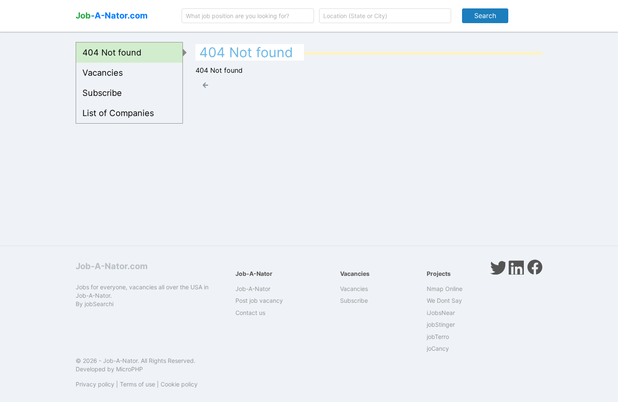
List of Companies (118, 113)
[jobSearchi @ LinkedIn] (516, 267)
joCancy (438, 348)
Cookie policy (179, 384)
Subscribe (102, 93)
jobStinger (441, 324)
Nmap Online (444, 288)
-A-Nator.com (112, 16)
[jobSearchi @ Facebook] (534, 267)
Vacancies (102, 73)
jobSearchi (99, 303)
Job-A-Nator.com (112, 266)
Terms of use (137, 384)
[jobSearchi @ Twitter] (497, 267)
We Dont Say (444, 300)
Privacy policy (95, 384)
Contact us (250, 312)
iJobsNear (441, 312)
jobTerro (438, 336)
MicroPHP (129, 369)
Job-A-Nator (252, 288)
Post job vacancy (259, 300)
